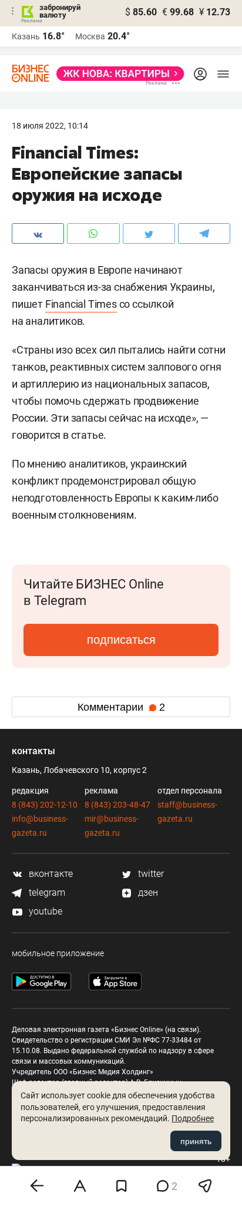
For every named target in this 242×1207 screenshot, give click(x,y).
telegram (45, 892)
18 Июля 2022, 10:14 (50, 125)
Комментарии (121, 707)
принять (195, 1141)
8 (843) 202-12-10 (45, 804)
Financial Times (81, 304)
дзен (147, 892)
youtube (44, 911)
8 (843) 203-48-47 (117, 804)
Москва (90, 36)
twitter (150, 873)
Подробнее (193, 1118)
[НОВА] (116, 73)
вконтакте (49, 873)
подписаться (121, 639)
